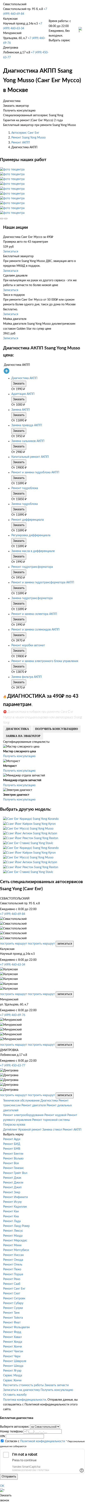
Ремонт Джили (13, 1182)
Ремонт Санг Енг (14, 1288)
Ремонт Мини (12, 1245)
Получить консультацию (19, 756)
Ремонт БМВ (11, 1148)
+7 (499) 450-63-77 (12, 1065)
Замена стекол (52, 1129)
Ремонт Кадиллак (15, 1206)
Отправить (9, 1476)
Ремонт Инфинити (15, 1197)
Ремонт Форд (12, 1332)
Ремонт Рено (11, 1279)
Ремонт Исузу (12, 1202)
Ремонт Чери (11, 1356)
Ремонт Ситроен (14, 1298)
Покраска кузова (14, 1124)
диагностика (17, 729)
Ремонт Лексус (13, 1230)
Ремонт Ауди (11, 1139)
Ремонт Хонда (12, 1341)
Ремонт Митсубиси (16, 1250)
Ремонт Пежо (12, 1269)
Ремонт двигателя (33, 1105)
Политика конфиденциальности (24, 1399)
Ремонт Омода (13, 1259)
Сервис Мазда (12, 1375)
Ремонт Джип (12, 1187)
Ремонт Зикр (11, 1192)
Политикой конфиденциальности (42, 1441)
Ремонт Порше (13, 1274)
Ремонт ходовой (55, 1115)
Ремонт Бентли (13, 1153)
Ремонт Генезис (13, 1168)
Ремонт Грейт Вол (15, 1173)
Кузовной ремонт (29, 1129)
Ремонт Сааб (11, 1284)
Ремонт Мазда (12, 1235)
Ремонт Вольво (13, 1158)
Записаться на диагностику (21, 1390)
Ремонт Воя (11, 1163)
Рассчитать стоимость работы (23, 1385)
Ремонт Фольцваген (16, 1327)
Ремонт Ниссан (13, 1255)
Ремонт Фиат (12, 1322)
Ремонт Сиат (11, 1293)
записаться (64, 943)
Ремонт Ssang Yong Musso (28, 137)
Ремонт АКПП (20, 142)
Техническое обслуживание (21, 1100)
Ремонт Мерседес (15, 1240)
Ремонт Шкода (13, 1366)
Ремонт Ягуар (12, 1370)
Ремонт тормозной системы (51, 1120)
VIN (2, 1436)
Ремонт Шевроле (14, 1361)
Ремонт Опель (12, 1264)
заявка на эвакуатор (23, 736)
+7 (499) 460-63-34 (12, 964)
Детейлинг (10, 1129)
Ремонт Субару (13, 1303)
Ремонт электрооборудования (23, 1115)
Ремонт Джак (12, 1177)
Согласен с (35, 1441)
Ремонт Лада (12, 1221)
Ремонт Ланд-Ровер (16, 1226)
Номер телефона (11, 1431)
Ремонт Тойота (13, 1317)
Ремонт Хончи (12, 1346)
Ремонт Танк (11, 1312)
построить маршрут (13, 943)
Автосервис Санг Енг (25, 132)
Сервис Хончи (12, 1380)
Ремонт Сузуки (13, 1308)
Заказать (19, 383)
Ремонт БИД (11, 1144)
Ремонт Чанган (13, 1351)
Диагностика (49, 1100)
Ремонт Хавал (12, 1337)
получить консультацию (56, 729)
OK (2, 1486)
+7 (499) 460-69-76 (12, 1015)
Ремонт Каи (11, 1211)
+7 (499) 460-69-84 (12, 914)
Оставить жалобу (15, 1394)
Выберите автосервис (14, 1426)
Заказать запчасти (57, 1385)
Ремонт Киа (11, 1216)
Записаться (10, 251)
